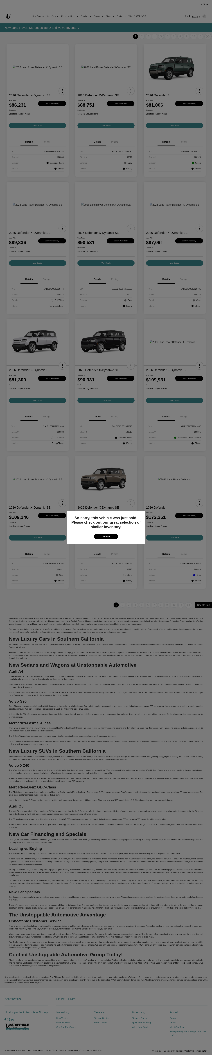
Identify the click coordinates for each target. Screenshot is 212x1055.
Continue (106, 536)
